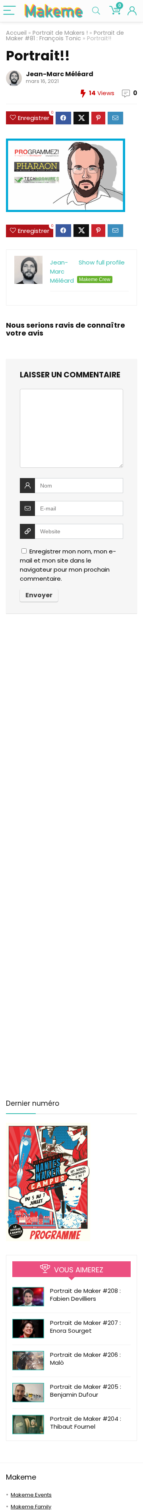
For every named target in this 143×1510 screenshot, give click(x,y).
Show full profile (102, 262)
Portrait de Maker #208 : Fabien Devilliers (85, 1295)
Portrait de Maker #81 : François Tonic (65, 35)
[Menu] (9, 10)
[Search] (96, 10)
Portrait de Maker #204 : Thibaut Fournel (85, 1422)
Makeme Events (31, 1495)
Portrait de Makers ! (60, 33)
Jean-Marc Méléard (59, 74)
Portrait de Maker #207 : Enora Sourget (85, 1327)
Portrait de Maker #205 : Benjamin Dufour (85, 1390)
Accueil (16, 33)
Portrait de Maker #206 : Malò (85, 1359)
